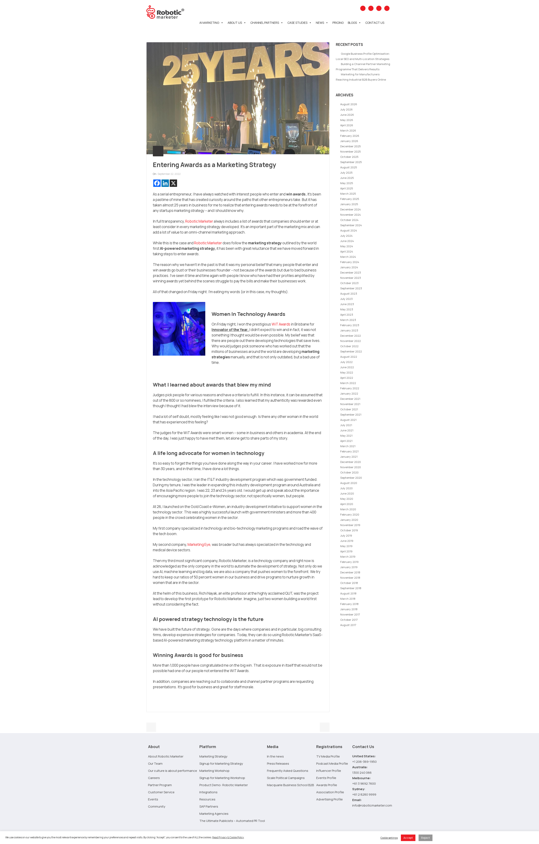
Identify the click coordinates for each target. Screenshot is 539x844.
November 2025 (350, 151)
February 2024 (349, 262)
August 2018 (348, 593)
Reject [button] (425, 838)
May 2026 (346, 120)
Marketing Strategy (213, 756)
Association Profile (330, 792)
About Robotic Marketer (165, 756)
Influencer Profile (328, 770)
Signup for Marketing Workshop (222, 778)
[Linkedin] (165, 183)
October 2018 (349, 583)
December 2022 (350, 336)
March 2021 (347, 446)
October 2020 (349, 472)
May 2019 (346, 546)
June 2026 (347, 115)
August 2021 (348, 420)
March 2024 (348, 257)
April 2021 (346, 441)
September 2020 (351, 478)
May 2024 (346, 246)
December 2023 (350, 272)
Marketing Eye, (199, 544)
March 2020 (348, 509)
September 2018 (350, 588)
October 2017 (349, 620)
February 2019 (349, 562)
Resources (207, 799)
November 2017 (350, 614)
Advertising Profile (329, 799)
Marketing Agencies (213, 813)
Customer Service (161, 792)
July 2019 (346, 535)
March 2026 (348, 130)
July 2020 (346, 488)
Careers (154, 778)
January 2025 (349, 204)
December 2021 (350, 399)
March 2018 (347, 599)
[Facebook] (157, 183)
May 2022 (346, 372)
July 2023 (346, 299)
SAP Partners (208, 806)
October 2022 (349, 346)
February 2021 (349, 451)
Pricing (338, 23)
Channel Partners (264, 23)
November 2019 (350, 525)
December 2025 (350, 146)
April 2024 (346, 251)
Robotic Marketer (199, 221)
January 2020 (349, 520)
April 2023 (346, 314)
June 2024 (347, 241)
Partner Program (160, 785)
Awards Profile (326, 785)
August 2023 (348, 293)
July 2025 (346, 172)
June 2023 (347, 304)
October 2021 (349, 409)
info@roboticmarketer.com (372, 805)
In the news (275, 756)
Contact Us (374, 23)
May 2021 (346, 435)
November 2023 (350, 278)
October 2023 (349, 283)
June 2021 (346, 430)
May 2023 (346, 309)
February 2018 (349, 604)
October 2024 (349, 220)
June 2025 (347, 178)
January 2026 (349, 141)
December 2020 (350, 462)
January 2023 (349, 330)
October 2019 (349, 530)
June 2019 (346, 541)
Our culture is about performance (172, 770)
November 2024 (350, 215)
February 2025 (349, 199)
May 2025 (346, 183)
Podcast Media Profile (332, 763)
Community (156, 806)
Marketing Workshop (214, 770)
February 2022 (349, 388)
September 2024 (351, 225)
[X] (173, 183)
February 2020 (349, 514)
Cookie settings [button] (389, 838)
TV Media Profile (328, 756)
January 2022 (349, 393)
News (320, 23)
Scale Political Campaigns (286, 778)
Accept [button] (408, 838)
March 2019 (347, 556)
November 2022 (350, 341)
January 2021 (349, 457)
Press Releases (278, 763)
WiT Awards (281, 324)
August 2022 (348, 357)
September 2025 (351, 162)
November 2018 (350, 578)
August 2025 (348, 167)
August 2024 (348, 230)
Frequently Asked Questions (287, 770)
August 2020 (348, 483)
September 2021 (350, 414)
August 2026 (348, 104)
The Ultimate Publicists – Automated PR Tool (232, 821)
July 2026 (346, 109)
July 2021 (346, 425)
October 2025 (349, 157)
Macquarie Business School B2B (290, 785)
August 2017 (348, 625)
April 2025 (346, 188)
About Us (235, 23)
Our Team (155, 763)
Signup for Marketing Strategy (221, 763)
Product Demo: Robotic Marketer (223, 785)
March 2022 (348, 383)
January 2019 (349, 567)
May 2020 (346, 499)
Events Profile (326, 778)
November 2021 (350, 404)
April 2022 (346, 378)
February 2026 (349, 136)
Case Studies (297, 23)
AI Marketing (209, 23)
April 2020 (346, 504)
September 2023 (351, 288)
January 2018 (349, 609)
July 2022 (346, 362)
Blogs (352, 23)
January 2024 (349, 267)
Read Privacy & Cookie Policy (228, 837)
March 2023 (348, 320)
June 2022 (347, 367)
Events (153, 799)
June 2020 (347, 493)
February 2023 (349, 325)
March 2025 (348, 193)
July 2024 (346, 236)
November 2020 (350, 467)
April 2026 (346, 125)
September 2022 (351, 351)
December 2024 (350, 209)
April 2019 (346, 551)
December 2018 (350, 572)
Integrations (208, 792)
